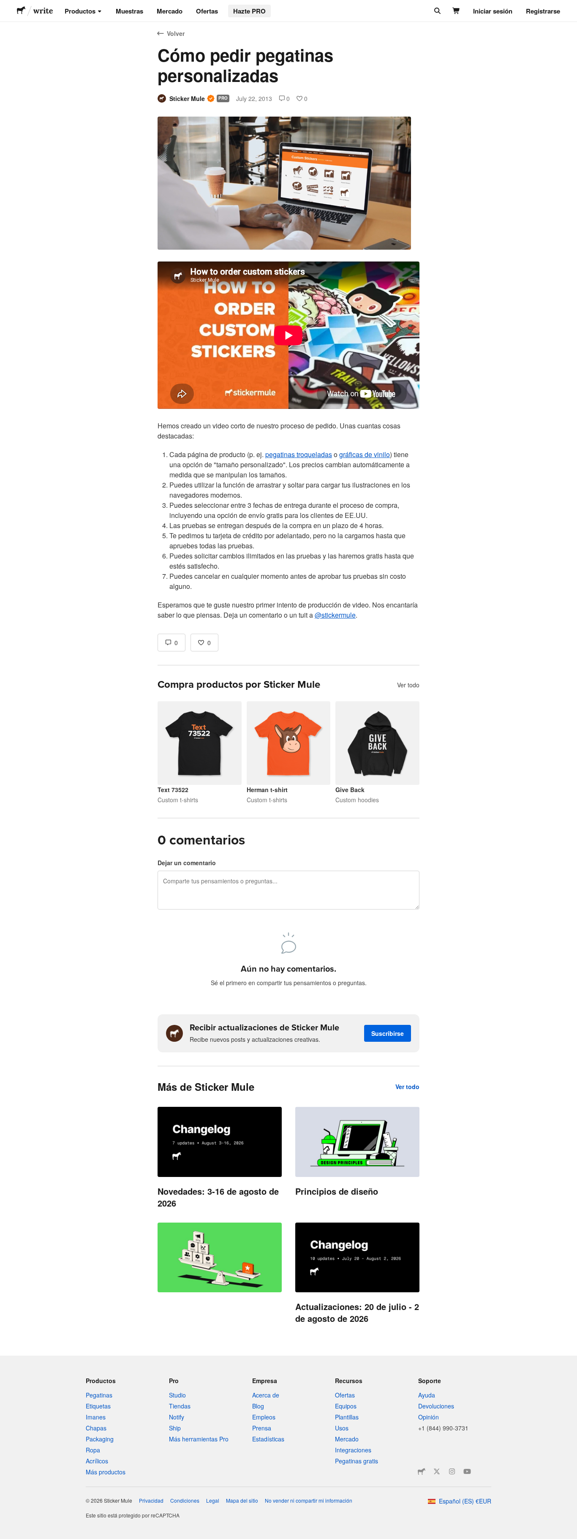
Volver (176, 33)
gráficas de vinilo (364, 454)
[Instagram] (452, 1471)
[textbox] (288, 440)
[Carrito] (456, 11)
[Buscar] (436, 11)
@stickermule (335, 615)
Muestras (129, 11)
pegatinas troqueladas (298, 454)
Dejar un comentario (187, 862)
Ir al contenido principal (6, 6)
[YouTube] (467, 1471)
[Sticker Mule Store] (421, 1471)
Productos (80, 11)
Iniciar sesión (492, 11)
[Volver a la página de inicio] (21, 11)
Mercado (169, 11)
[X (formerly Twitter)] (436, 1471)
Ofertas (207, 11)
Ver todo (408, 685)
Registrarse (543, 11)
